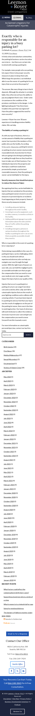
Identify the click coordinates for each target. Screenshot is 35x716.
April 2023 (7, 381)
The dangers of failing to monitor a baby (18, 613)
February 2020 (9, 526)
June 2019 (7, 559)
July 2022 (7, 418)
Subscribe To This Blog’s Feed (14, 619)
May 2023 (7, 377)
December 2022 (9, 398)
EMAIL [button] (18, 17)
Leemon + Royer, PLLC (19, 50)
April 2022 (7, 427)
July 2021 (7, 464)
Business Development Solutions (16, 702)
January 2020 (8, 530)
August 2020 (8, 510)
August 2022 (8, 414)
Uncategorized (9, 364)
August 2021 (8, 460)
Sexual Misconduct (10, 359)
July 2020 (7, 514)
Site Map (16, 699)
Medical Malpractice (11, 355)
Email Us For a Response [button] (17, 634)
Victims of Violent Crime (12, 368)
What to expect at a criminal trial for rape (18, 604)
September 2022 (10, 410)
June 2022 (7, 423)
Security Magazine (11, 147)
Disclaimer (7, 699)
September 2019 (10, 547)
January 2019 (8, 580)
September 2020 (10, 506)
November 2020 (9, 497)
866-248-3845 (14, 683)
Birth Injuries (8, 347)
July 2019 (7, 555)
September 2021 (10, 456)
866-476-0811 (21, 654)
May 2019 (7, 564)
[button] (5, 17)
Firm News (13, 53)
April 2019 (7, 568)
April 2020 (7, 522)
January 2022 (8, 439)
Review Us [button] (17, 711)
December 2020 (9, 493)
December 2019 (9, 535)
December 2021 (9, 443)
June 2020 (7, 518)
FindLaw (17, 704)
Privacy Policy (25, 699)
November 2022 (9, 402)
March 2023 (8, 385)
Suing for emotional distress (14, 608)
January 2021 (8, 489)
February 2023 (9, 389)
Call (30, 17)
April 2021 (7, 476)
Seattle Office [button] (17, 664)
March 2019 (8, 572)
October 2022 (9, 406)
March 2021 (8, 481)
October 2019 (9, 543)
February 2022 (9, 435)
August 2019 (8, 551)
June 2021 (7, 468)
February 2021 (9, 485)
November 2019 (9, 539)
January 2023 (8, 393)
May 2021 (7, 472)
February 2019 (9, 576)
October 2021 (9, 452)
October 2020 (9, 501)
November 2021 (9, 447)
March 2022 (8, 431)
